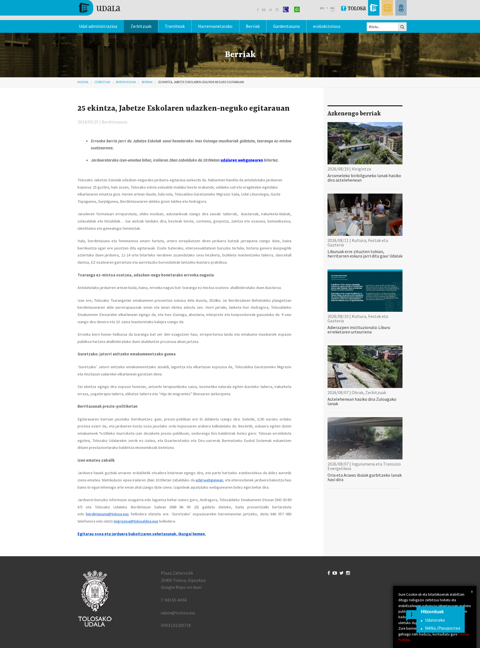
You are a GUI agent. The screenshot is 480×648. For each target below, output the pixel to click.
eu (332, 7)
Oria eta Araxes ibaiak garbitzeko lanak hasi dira (365, 477)
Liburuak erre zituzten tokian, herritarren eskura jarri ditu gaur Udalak (365, 253)
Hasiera (82, 82)
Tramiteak (175, 26)
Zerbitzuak (141, 26)
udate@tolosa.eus (178, 612)
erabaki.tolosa (326, 26)
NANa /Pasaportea (442, 628)
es (322, 7)
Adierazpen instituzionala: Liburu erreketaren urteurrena (359, 329)
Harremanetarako (215, 26)
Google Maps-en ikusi (181, 587)
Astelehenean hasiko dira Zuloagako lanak (362, 401)
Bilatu (402, 26)
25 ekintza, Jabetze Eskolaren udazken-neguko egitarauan (201, 82)
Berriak (253, 26)
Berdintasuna (126, 82)
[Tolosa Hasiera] (99, 7)
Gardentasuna (286, 26)
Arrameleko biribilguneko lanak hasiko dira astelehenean (364, 177)
